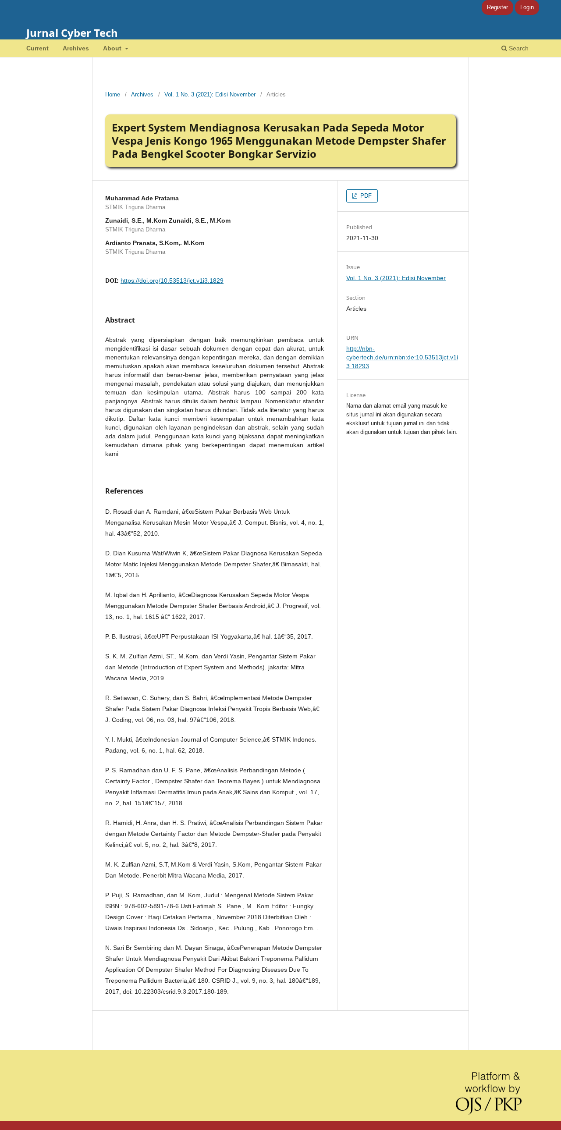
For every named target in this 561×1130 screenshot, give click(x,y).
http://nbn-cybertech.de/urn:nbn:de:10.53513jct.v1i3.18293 (402, 357)
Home (112, 94)
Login (527, 7)
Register (497, 7)
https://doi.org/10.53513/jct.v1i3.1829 (172, 280)
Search (518, 48)
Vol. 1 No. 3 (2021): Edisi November (210, 94)
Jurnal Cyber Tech (72, 32)
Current (37, 48)
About (113, 48)
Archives (76, 48)
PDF (365, 195)
